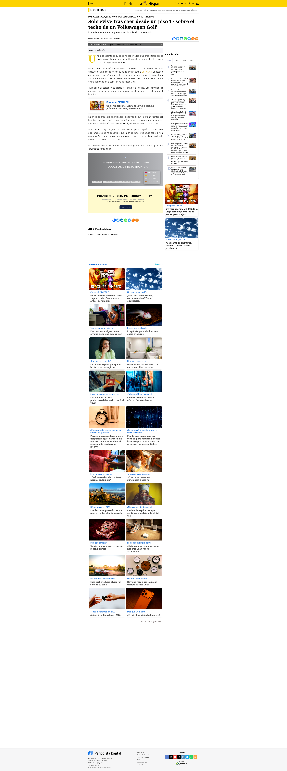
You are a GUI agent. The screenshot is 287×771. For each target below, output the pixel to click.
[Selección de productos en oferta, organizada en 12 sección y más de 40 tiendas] (125, 157)
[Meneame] (193, 38)
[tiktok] (179, 757)
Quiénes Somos (142, 762)
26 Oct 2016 (107, 38)
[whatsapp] (193, 3)
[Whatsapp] (185, 38)
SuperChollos (151, 173)
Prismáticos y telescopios (121, 182)
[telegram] (187, 757)
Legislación (185, 10)
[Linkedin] (181, 38)
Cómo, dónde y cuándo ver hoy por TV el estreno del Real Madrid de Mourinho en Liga (179, 136)
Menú (92, 3)
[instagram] (183, 757)
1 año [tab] (191, 60)
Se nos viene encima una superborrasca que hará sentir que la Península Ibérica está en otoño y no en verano (179, 126)
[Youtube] (182, 3)
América (139, 10)
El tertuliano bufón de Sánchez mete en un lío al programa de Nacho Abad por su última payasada (179, 115)
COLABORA (126, 207)
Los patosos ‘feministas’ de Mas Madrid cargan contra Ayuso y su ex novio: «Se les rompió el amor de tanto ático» (179, 82)
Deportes (176, 10)
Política (146, 10)
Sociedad (98, 10)
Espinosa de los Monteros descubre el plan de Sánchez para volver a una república (179, 92)
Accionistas (140, 765)
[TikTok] (185, 3)
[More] (196, 38)
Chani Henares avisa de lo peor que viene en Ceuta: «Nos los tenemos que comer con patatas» (179, 159)
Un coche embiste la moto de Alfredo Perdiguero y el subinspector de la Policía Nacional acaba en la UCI (179, 70)
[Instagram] (189, 3)
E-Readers (107, 182)
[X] (178, 3)
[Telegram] (189, 38)
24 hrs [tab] (169, 60)
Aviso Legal (140, 752)
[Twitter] (177, 38)
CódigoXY (194, 10)
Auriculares (97, 182)
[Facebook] (174, 38)
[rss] (195, 757)
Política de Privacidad (143, 755)
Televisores (136, 182)
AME (197, 3)
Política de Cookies (143, 757)
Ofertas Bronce (152, 181)
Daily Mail (147, 72)
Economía (153, 10)
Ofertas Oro (151, 175)
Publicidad (140, 760)
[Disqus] (125, 656)
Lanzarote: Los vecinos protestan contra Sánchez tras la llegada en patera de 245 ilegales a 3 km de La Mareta (179, 170)
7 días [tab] (176, 60)
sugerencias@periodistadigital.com (99, 767)
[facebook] (167, 757)
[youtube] (175, 757)
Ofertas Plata (151, 178)
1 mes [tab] (184, 60)
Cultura (169, 10)
